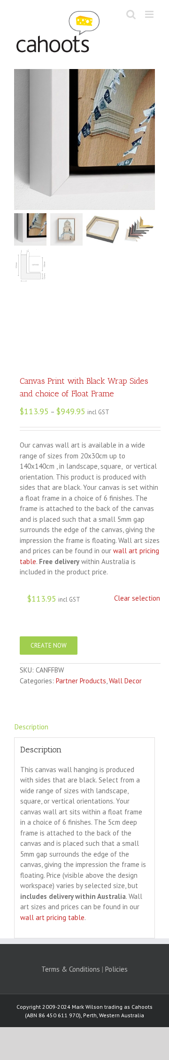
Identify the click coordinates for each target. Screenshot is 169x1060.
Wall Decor (125, 680)
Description (31, 726)
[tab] (84, 727)
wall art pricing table (52, 917)
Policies (116, 969)
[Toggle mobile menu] (150, 14)
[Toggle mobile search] (131, 14)
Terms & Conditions (70, 969)
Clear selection (137, 598)
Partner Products (81, 680)
